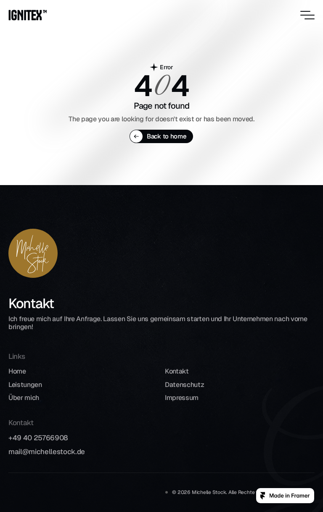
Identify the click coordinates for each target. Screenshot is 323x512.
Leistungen (25, 384)
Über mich (23, 397)
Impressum (182, 397)
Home (17, 371)
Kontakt (177, 371)
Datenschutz (184, 384)
